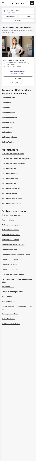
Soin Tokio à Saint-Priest (11, 188)
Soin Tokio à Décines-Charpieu (13, 164)
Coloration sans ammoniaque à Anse (16, 255)
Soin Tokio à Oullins (9, 183)
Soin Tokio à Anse (8, 319)
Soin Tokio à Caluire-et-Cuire (13, 154)
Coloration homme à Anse (11, 250)
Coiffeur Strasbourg (9, 137)
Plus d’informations (18, 83)
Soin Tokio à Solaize (9, 193)
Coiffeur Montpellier (9, 117)
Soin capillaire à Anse (10, 314)
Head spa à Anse (8, 287)
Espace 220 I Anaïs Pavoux (13, 60)
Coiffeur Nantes (8, 122)
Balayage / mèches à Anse (12, 215)
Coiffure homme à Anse (11, 235)
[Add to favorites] (31, 39)
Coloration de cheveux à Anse (13, 245)
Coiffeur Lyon (7, 107)
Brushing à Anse (8, 220)
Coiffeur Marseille (8, 112)
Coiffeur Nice (7, 127)
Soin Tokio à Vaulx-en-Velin (12, 198)
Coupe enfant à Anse (10, 260)
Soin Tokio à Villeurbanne (11, 203)
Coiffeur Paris (7, 132)
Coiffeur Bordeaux (9, 97)
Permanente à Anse (9, 302)
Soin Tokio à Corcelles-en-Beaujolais (16, 159)
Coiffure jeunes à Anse (10, 240)
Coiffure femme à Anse (10, 230)
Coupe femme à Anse (10, 264)
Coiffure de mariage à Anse (12, 225)
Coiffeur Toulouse (8, 142)
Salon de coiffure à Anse (11, 324)
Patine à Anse (7, 297)
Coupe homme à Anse (10, 269)
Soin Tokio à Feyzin (9, 169)
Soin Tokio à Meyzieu (10, 178)
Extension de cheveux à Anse (13, 274)
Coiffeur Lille (6, 102)
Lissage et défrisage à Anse (12, 292)
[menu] (3, 3)
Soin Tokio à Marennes (10, 174)
